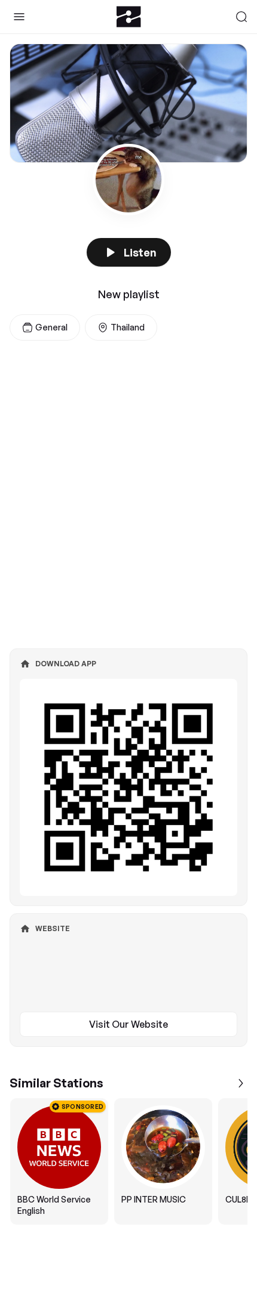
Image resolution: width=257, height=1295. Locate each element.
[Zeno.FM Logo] (129, 16)
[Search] (241, 16)
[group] (128, 1161)
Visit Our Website (128, 1024)
